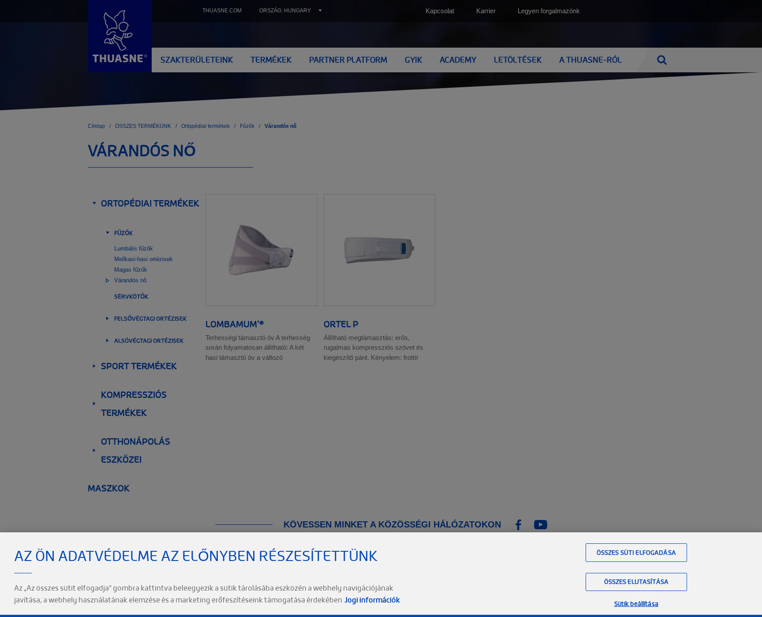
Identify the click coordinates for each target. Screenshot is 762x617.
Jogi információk (372, 600)
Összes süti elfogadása (636, 552)
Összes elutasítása (636, 582)
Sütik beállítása (636, 604)
